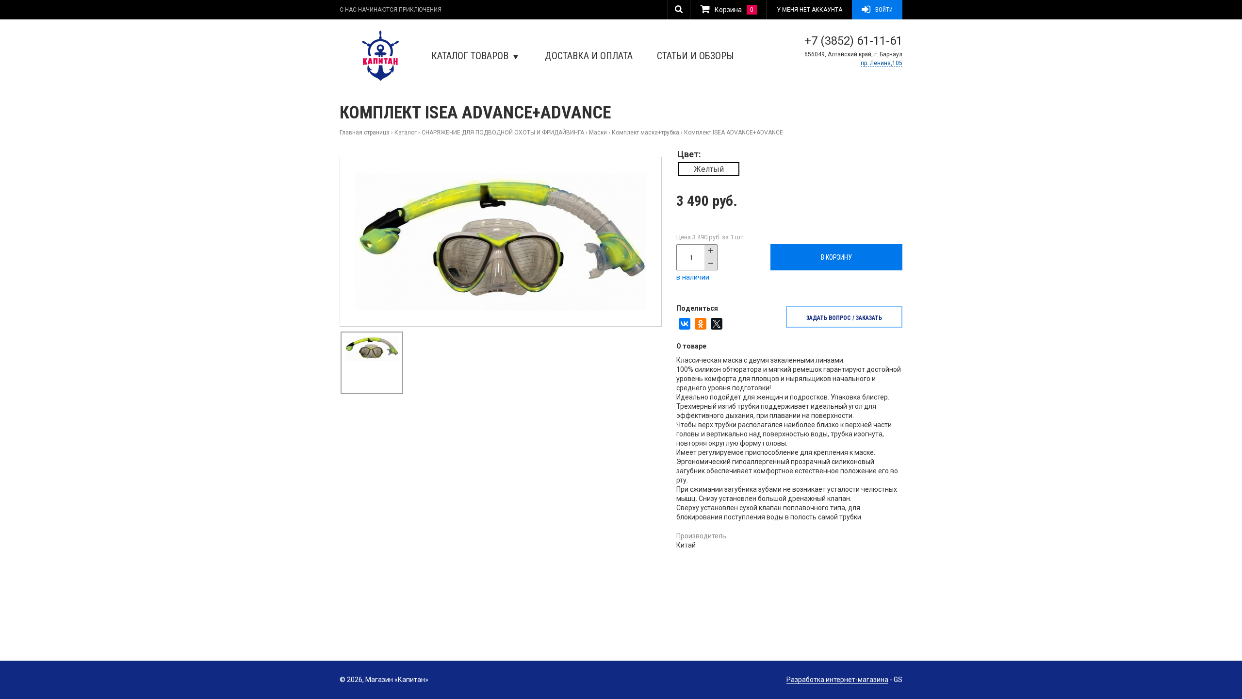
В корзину (836, 257)
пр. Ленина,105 (881, 63)
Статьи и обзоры (695, 56)
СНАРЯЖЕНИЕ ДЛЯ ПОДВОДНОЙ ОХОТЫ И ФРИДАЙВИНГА (503, 132)
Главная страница (365, 132)
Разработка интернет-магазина (837, 679)
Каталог (405, 132)
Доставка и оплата (589, 56)
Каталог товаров (469, 56)
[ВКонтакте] (684, 324)
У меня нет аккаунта (809, 9)
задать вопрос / (844, 318)
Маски (598, 132)
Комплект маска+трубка (645, 132)
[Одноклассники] (700, 324)
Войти (884, 9)
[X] (716, 324)
